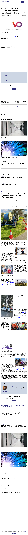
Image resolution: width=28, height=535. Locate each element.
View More (25, 119)
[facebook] (11, 18)
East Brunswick (20, 317)
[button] (1, 1)
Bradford (16, 368)
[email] (16, 18)
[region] (14, 532)
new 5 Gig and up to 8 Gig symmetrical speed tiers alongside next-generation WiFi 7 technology (7, 283)
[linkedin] (12, 18)
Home (1, 136)
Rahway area (24, 312)
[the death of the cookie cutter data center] (14, 128)
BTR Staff (2, 15)
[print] (26, 18)
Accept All (14, 533)
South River (17, 312)
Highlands (18, 368)
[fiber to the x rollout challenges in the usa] (14, 148)
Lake (20, 368)
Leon (22, 368)
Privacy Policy (24, 531)
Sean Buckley (10, 386)
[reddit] (15, 18)
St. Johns (21, 369)
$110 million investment (20, 311)
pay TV (16, 36)
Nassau (17, 369)
